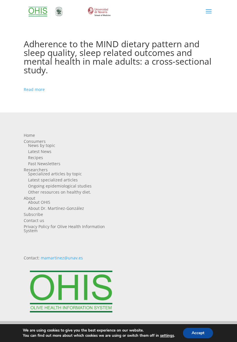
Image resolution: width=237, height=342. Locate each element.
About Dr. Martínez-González (56, 208)
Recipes (35, 157)
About (29, 198)
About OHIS (39, 202)
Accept (198, 333)
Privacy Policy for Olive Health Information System (64, 228)
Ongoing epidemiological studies (60, 186)
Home (29, 135)
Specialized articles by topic (55, 174)
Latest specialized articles (53, 180)
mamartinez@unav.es (62, 258)
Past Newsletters (44, 163)
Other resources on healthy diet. (59, 192)
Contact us (34, 220)
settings (167, 335)
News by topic (41, 145)
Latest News (39, 151)
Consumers (35, 141)
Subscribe (33, 214)
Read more (34, 89)
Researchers (36, 169)
